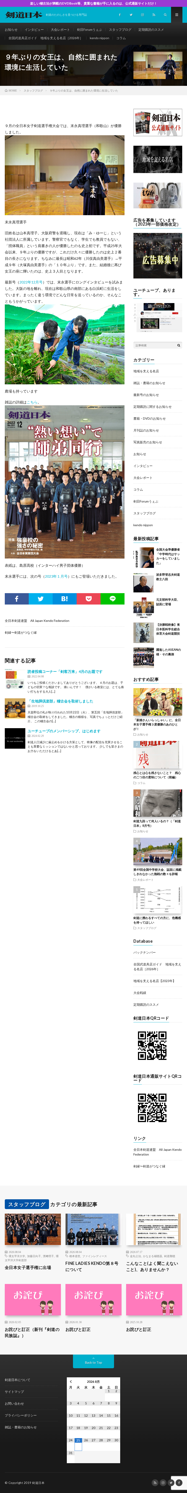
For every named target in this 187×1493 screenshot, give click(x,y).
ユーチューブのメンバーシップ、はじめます (64, 731)
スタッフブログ (120, 29)
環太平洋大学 (17, 1256)
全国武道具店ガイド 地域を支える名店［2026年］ (45, 38)
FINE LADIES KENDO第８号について (92, 1266)
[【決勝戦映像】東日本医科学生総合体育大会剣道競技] (143, 633)
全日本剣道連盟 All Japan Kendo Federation (37, 621)
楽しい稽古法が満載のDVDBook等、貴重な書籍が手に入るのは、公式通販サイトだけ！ (93, 3)
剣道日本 (38, 1483)
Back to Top (93, 1362)
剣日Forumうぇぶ (89, 29)
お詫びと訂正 (78, 1329)
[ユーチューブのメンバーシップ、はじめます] (15, 738)
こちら (32, 402)
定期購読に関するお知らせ (152, 406)
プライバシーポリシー (21, 1415)
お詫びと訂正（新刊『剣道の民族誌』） (32, 1332)
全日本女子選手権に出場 (28, 1267)
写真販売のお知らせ (147, 442)
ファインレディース (94, 1256)
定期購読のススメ (151, 29)
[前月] (70, 1381)
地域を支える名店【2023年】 (154, 981)
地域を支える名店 (146, 371)
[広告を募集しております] (157, 277)
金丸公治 (135, 1256)
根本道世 (74, 1256)
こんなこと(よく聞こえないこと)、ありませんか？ (152, 1266)
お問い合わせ (14, 1403)
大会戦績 (139, 993)
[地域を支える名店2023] (157, 172)
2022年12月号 (31, 282)
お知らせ (11, 29)
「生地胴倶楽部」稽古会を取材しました (60, 701)
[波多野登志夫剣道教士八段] (143, 582)
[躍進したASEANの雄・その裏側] (143, 658)
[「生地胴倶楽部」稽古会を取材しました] (15, 708)
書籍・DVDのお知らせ (149, 418)
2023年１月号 (56, 576)
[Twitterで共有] (41, 599)
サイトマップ (14, 1391)
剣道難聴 (169, 1256)
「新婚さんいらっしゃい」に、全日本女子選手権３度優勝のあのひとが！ (157, 724)
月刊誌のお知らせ (146, 430)
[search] (178, 345)
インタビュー (34, 29)
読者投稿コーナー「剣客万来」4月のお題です (65, 671)
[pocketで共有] (89, 599)
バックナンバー (144, 952)
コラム (121, 38)
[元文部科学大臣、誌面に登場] (143, 607)
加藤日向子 (34, 1256)
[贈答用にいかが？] (157, 207)
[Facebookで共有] (17, 599)
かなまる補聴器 (152, 1256)
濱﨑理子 (48, 1256)
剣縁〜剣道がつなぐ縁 (21, 632)
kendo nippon (99, 38)
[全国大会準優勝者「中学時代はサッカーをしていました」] (143, 557)
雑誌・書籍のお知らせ (149, 383)
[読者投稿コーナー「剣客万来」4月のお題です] (15, 679)
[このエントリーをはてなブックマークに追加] (65, 599)
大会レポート (60, 29)
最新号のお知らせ (146, 395)
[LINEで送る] (113, 599)
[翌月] (116, 1381)
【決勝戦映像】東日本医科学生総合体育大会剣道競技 (168, 629)
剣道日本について (17, 1380)
